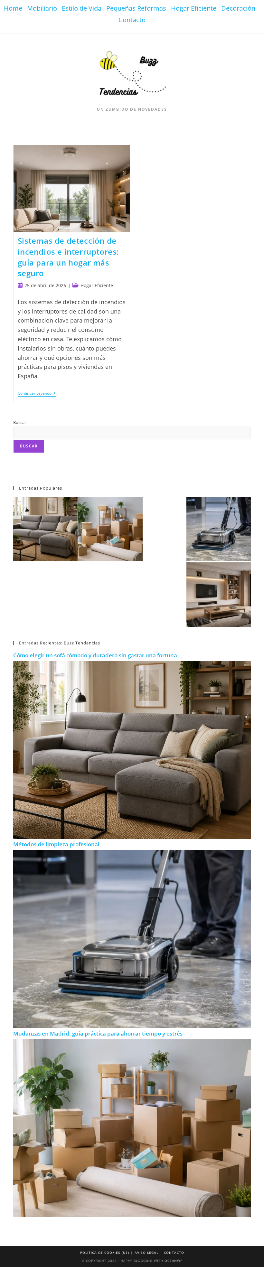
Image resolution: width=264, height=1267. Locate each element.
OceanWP (174, 1260)
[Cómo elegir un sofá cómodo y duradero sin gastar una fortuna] (45, 529)
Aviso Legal (146, 1252)
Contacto (132, 19)
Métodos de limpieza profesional (56, 844)
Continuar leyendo (37, 394)
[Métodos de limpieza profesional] (218, 529)
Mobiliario (42, 8)
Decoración (238, 8)
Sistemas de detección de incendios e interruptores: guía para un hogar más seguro (68, 256)
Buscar (19, 422)
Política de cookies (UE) (104, 1252)
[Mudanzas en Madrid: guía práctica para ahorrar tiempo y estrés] (110, 529)
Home (13, 8)
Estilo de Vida (81, 8)
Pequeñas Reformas (136, 8)
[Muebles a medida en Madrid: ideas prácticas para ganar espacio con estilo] (218, 594)
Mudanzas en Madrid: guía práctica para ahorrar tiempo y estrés (98, 1033)
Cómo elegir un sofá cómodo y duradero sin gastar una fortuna (95, 655)
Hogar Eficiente (193, 8)
